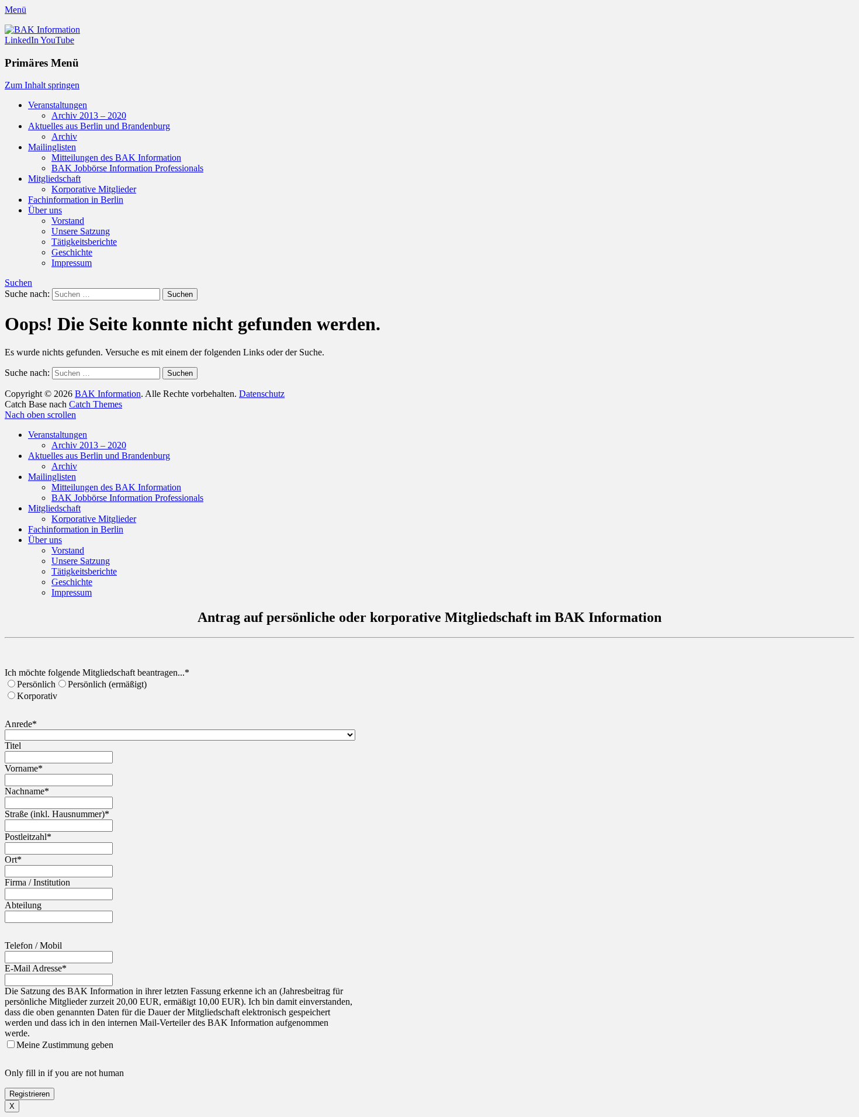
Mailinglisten (52, 147)
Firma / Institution (37, 882)
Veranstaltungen (57, 105)
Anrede (21, 724)
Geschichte (71, 252)
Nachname (27, 791)
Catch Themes (95, 404)
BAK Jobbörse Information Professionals (127, 168)
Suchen (18, 283)
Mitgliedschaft (54, 179)
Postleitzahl (28, 837)
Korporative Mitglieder (93, 189)
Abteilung (23, 905)
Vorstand (67, 221)
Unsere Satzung (80, 231)
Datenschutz (262, 394)
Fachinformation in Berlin (75, 200)
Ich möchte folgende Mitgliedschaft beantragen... (97, 672)
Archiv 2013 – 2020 (88, 115)
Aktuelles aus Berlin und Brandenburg (99, 126)
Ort (13, 859)
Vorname (24, 768)
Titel (13, 746)
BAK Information (108, 394)
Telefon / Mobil (33, 945)
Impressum (71, 263)
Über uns (45, 210)
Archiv (64, 136)
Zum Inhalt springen (42, 85)
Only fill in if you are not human (64, 1073)
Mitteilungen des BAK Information (116, 157)
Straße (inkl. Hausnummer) (57, 814)
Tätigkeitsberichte (84, 242)
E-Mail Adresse (36, 968)
